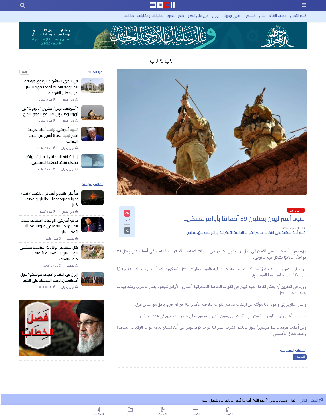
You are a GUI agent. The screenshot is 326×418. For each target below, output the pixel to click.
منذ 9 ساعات (45, 121)
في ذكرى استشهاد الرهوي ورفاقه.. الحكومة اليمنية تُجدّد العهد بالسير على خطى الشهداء (50, 87)
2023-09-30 (45, 287)
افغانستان (300, 357)
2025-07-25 (51, 266)
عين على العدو (197, 15)
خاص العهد (175, 15)
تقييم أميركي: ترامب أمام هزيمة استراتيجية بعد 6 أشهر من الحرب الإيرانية (53, 135)
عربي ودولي (231, 15)
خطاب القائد (278, 15)
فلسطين (249, 15)
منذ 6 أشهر (46, 212)
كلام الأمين (298, 15)
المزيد (24, 71)
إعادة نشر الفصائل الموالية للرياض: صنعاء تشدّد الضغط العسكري (51, 160)
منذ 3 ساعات (45, 100)
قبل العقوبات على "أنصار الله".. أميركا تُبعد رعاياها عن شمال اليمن (248, 400)
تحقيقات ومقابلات (150, 15)
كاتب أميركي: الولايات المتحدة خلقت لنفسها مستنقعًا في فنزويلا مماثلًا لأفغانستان (49, 226)
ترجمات (71, 239)
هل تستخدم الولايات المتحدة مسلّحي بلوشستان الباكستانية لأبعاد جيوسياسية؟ (49, 253)
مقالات (128, 15)
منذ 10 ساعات (45, 148)
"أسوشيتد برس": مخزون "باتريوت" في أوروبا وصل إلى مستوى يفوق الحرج (50, 111)
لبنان (262, 15)
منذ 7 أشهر (52, 239)
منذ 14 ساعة (45, 169)
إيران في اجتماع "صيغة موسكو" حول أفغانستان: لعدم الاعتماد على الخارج (49, 277)
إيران (215, 15)
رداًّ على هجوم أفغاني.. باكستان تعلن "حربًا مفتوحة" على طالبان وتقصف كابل (49, 199)
